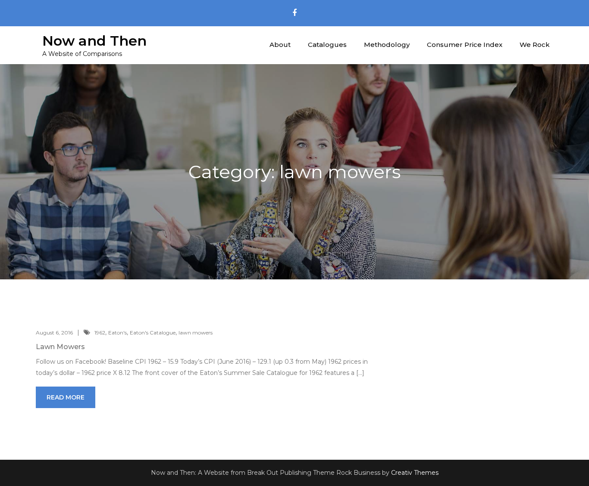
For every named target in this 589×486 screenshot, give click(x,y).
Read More (66, 397)
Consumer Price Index (464, 44)
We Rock (535, 44)
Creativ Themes (415, 473)
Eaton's (117, 332)
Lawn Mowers (60, 347)
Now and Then (94, 40)
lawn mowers (196, 332)
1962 (99, 332)
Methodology (387, 44)
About (280, 44)
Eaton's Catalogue (152, 332)
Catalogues (327, 44)
